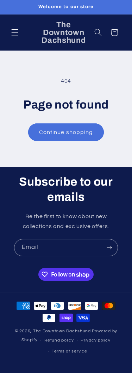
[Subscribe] (109, 247)
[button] (15, 32)
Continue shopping (66, 132)
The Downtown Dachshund (62, 331)
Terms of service (69, 351)
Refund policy (59, 340)
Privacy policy (95, 340)
